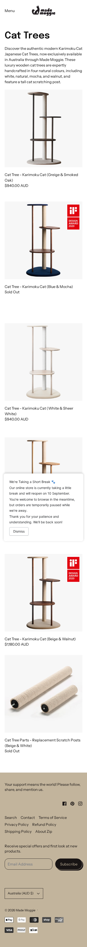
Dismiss (19, 531)
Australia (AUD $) (21, 893)
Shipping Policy (18, 831)
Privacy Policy (17, 824)
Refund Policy (44, 824)
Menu (10, 10)
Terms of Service (53, 817)
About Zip (43, 831)
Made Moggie (25, 910)
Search (11, 817)
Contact (28, 817)
